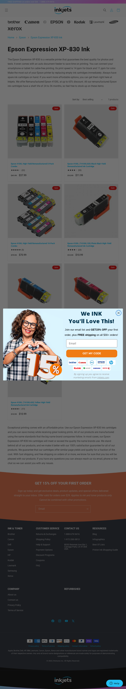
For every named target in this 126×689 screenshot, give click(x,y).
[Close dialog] (118, 313)
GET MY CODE (92, 353)
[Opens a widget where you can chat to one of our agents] (114, 683)
